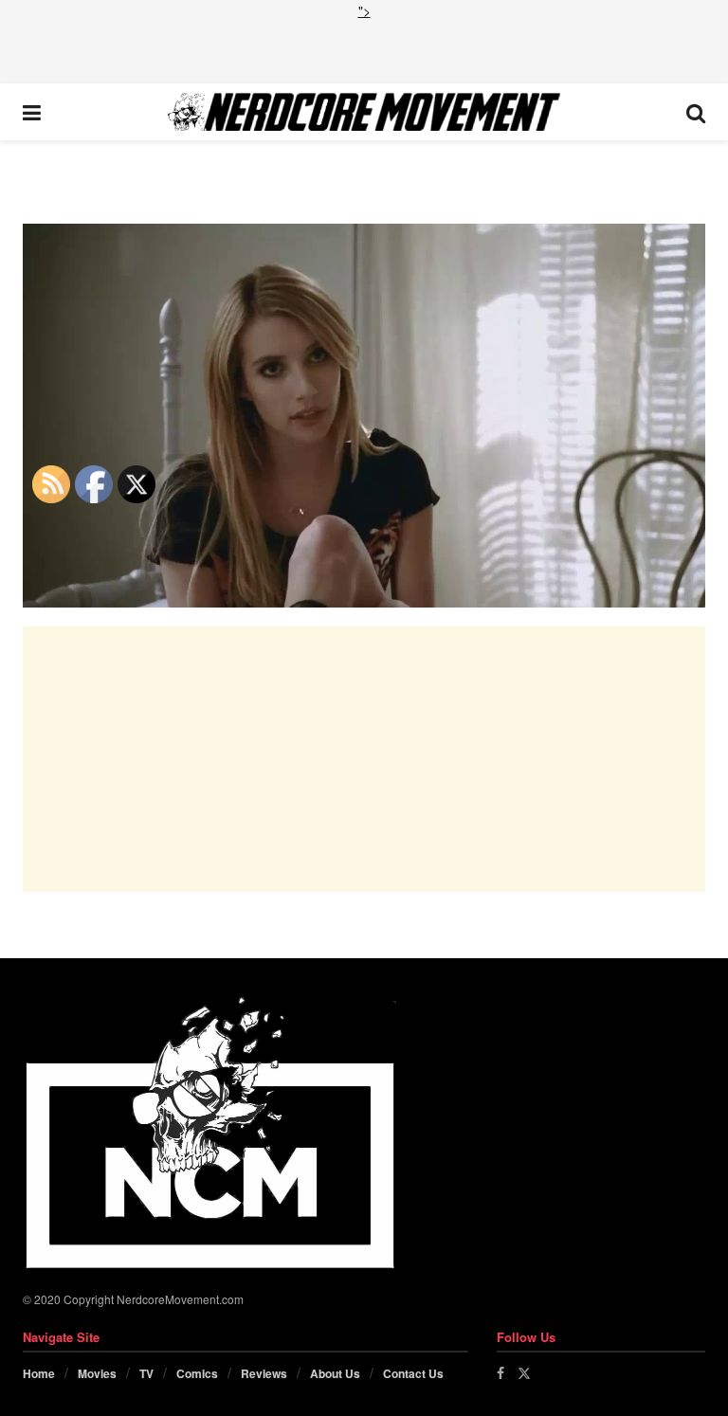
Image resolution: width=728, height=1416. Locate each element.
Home (39, 1373)
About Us (335, 1373)
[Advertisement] (364, 49)
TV (146, 1373)
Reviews (264, 1373)
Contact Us (413, 1373)
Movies (97, 1373)
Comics (197, 1373)
